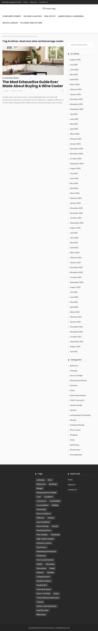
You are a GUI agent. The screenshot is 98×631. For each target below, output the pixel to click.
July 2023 (74, 233)
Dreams (51, 518)
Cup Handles (55, 501)
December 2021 (76, 327)
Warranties (41, 614)
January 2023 (75, 262)
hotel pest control (44, 543)
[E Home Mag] (49, 8)
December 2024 (76, 149)
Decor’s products (44, 513)
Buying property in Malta (46, 492)
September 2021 (76, 341)
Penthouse (41, 555)
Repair (52, 568)
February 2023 (76, 257)
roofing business (43, 577)
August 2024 (75, 168)
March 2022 (74, 312)
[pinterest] (58, 2)
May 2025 (74, 124)
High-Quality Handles (45, 539)
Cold (38, 497)
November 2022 (76, 272)
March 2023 (74, 252)
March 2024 (74, 193)
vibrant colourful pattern (46, 606)
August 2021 (75, 346)
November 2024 (76, 153)
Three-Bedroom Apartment (48, 598)
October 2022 (75, 277)
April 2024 (74, 188)
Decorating (41, 509)
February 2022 (76, 317)
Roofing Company (44, 581)
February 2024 (76, 198)
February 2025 (76, 139)
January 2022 (75, 322)
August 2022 (75, 287)
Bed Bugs (53, 484)
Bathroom (74, 366)
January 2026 (75, 94)
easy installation (43, 522)
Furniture (73, 385)
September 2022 (76, 282)
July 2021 (74, 351)
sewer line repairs (44, 589)
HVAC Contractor (77, 400)
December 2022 (76, 267)
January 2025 (75, 144)
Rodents (40, 572)
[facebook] (52, 2)
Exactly (55, 526)
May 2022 (74, 302)
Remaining (50, 564)
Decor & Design (10, 23)
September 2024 (76, 163)
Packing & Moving (33, 16)
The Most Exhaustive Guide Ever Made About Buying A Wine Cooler (32, 83)
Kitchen (73, 410)
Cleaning (73, 370)
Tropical (40, 602)
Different (40, 518)
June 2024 (74, 178)
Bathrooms (41, 484)
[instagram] (62, 2)
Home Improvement (12, 16)
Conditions (48, 497)
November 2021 (76, 332)
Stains (56, 593)
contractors (41, 501)
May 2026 (74, 74)
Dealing (55, 505)
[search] (4, 29)
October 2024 (75, 158)
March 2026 (74, 84)
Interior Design (76, 405)
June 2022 (74, 297)
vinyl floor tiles (42, 610)
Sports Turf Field (43, 593)
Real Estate (49, 16)
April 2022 (74, 307)
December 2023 (76, 208)
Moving (73, 420)
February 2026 (76, 89)
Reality (39, 564)
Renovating (41, 568)
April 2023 (74, 247)
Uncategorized (76, 455)
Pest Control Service (45, 560)
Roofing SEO (42, 585)
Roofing (50, 572)
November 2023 (76, 213)
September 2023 (76, 223)
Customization (42, 505)
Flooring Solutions (44, 530)
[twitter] (55, 2)
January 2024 (75, 203)
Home (25, 2)
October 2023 (75, 218)
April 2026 (74, 79)
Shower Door (75, 450)
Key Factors (41, 547)
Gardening (55, 534)
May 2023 (74, 242)
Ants (50, 480)
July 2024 (74, 173)
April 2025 (74, 129)
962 (62, 91)
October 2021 (75, 337)
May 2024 (74, 183)
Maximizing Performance (46, 551)
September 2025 (76, 109)
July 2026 (74, 64)
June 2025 (74, 119)
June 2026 (74, 69)
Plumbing (73, 435)
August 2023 (75, 228)
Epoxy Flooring (42, 526)
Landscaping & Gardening (71, 16)
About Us (33, 2)
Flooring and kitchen (31, 23)
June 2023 (74, 238)
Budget (40, 488)
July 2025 (74, 114)
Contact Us (43, 2)
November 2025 (76, 104)
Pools (72, 440)
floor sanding (42, 534)
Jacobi (6, 91)
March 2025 (74, 134)
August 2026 (75, 60)
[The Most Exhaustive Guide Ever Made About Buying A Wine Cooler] (33, 60)
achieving (40, 480)
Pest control (75, 430)
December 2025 (76, 99)
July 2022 (74, 292)
